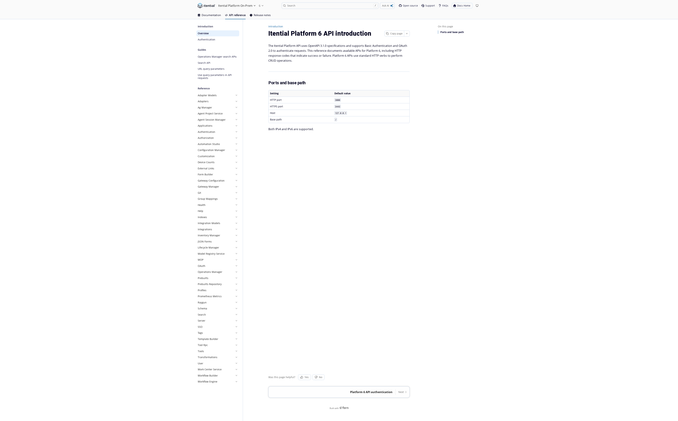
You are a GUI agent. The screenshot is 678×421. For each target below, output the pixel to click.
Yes (307, 377)
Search (331, 5)
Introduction (275, 26)
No (320, 377)
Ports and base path (452, 32)
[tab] (209, 15)
